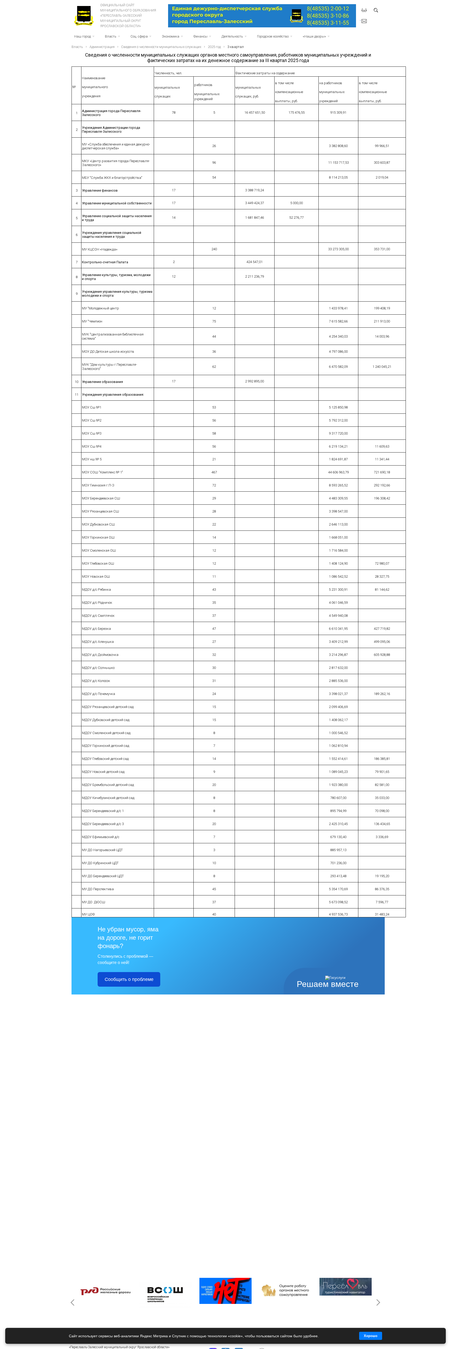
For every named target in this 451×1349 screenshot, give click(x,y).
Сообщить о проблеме (129, 979)
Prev (73, 1302)
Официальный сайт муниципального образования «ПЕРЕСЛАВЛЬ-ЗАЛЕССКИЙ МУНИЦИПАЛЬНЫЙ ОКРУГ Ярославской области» (128, 15)
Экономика (173, 37)
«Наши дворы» (317, 37)
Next (378, 1302)
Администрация (102, 47)
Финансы (202, 37)
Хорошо (370, 1336)
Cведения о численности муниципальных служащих (161, 47)
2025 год (214, 47)
